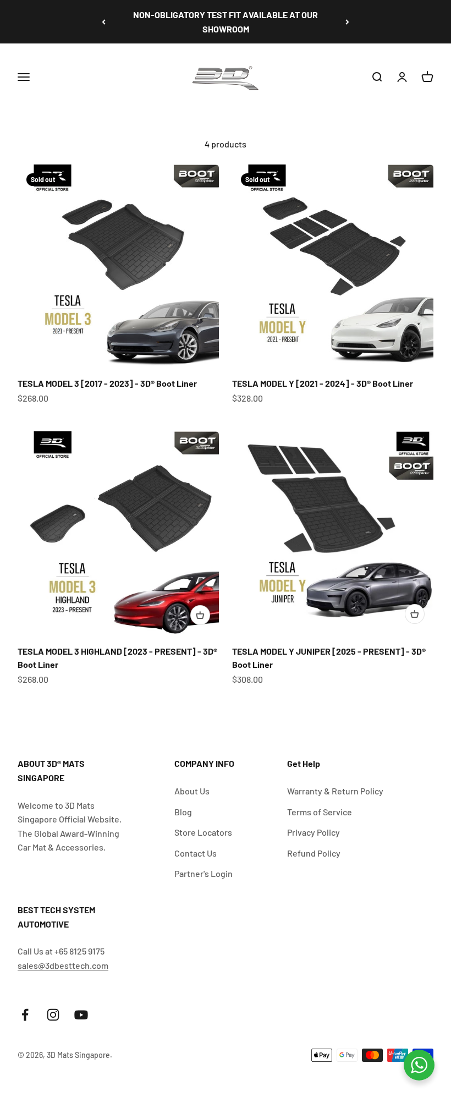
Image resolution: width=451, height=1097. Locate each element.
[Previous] (104, 22)
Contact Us (195, 853)
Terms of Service (319, 812)
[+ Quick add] (200, 615)
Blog (183, 812)
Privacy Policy (313, 832)
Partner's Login (203, 873)
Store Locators (203, 832)
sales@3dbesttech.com (63, 965)
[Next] (347, 22)
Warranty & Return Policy (335, 791)
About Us (192, 791)
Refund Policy (313, 853)
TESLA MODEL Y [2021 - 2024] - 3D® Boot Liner (322, 383)
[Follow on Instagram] (53, 1014)
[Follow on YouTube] (81, 1014)
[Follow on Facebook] (25, 1014)
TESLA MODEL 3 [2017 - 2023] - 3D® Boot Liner (107, 383)
